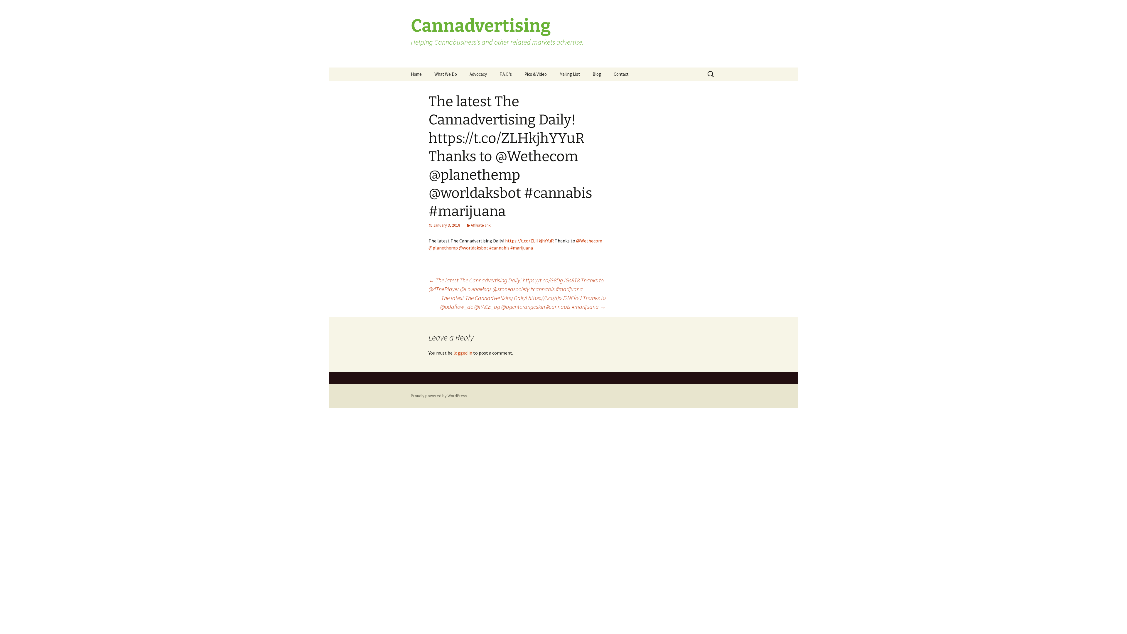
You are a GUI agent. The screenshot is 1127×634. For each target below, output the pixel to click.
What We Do (445, 74)
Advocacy (478, 74)
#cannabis (499, 248)
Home (416, 74)
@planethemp (443, 248)
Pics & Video (535, 74)
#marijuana (521, 248)
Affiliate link (481, 225)
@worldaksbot (473, 248)
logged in (462, 353)
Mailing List (569, 74)
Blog (597, 74)
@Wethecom (589, 241)
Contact (621, 74)
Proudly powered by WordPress (439, 395)
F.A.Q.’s (506, 74)
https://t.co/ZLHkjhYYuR (529, 241)
